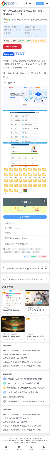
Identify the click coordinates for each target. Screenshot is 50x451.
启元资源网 (24, 438)
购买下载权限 (13, 46)
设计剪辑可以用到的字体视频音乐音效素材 (24, 378)
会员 (18, 208)
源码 (23, 252)
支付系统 (30, 249)
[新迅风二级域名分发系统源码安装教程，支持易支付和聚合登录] (37, 324)
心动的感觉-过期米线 (15, 397)
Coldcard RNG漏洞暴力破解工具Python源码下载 (22, 362)
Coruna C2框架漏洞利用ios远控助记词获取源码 (21, 350)
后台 (8, 249)
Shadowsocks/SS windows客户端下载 (23, 383)
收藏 (34, 256)
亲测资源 (30, 308)
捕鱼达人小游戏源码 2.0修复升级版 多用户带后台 (22, 365)
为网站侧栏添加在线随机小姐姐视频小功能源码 (26, 387)
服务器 (16, 252)
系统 (28, 252)
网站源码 (36, 252)
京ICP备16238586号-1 (9, 441)
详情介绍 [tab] (9, 54)
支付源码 (15, 27)
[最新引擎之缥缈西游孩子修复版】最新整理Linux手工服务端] (13, 324)
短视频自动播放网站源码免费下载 (16, 354)
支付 (14, 249)
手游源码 (6, 334)
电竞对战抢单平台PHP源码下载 (15, 358)
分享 (27, 256)
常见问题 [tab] (21, 54)
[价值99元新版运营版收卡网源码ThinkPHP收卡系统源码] (13, 298)
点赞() (43, 256)
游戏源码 (14, 334)
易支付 (38, 249)
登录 (41, 3)
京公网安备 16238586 (23, 441)
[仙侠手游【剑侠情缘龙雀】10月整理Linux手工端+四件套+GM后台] (37, 298)
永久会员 (38, 208)
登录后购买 (26, 217)
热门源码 (38, 308)
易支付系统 (8, 252)
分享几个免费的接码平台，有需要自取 (22, 392)
